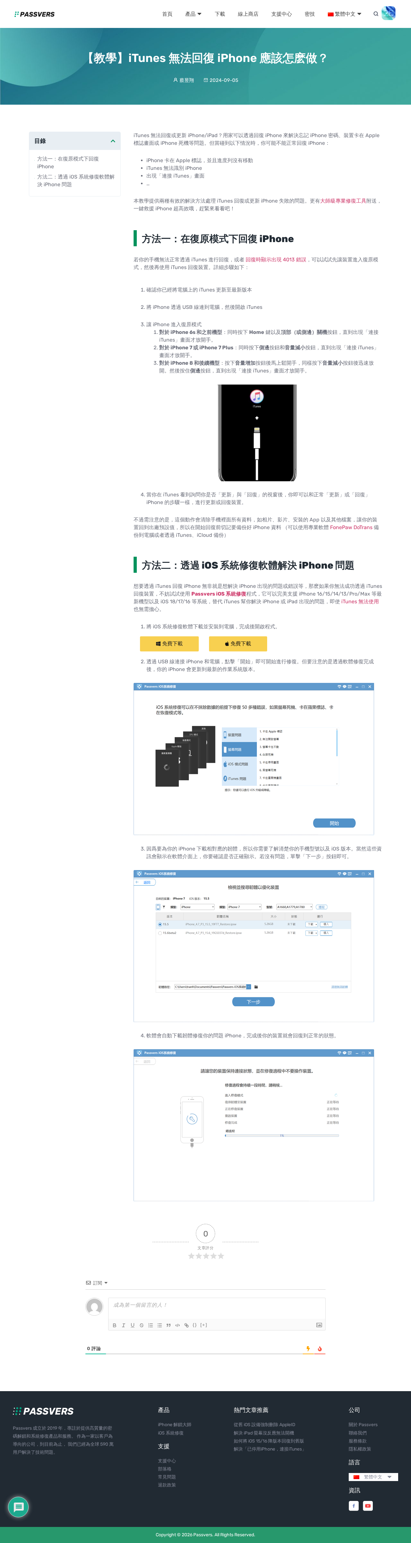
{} (195, 1324)
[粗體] (114, 1325)
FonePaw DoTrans (351, 527)
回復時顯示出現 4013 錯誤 (276, 260)
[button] (169, 643)
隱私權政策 (360, 1449)
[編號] (150, 1325)
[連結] (186, 1325)
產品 (191, 14)
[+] (203, 1324)
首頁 (167, 14)
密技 (310, 14)
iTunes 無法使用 (360, 601)
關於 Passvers (363, 1424)
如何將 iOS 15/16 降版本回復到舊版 (269, 1441)
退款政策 (167, 1485)
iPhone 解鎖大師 (174, 1424)
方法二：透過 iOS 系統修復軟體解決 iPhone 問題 (76, 180)
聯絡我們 (358, 1433)
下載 (220, 14)
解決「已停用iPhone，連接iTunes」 (270, 1449)
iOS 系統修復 (171, 1433)
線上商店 (248, 14)
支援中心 (281, 14)
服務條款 (358, 1441)
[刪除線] (141, 1325)
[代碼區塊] (177, 1325)
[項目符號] (159, 1325)
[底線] (132, 1325)
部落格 (164, 1469)
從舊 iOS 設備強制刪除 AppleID (264, 1424)
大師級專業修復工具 (343, 201)
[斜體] (123, 1325)
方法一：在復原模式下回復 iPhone (68, 163)
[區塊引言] (168, 1325)
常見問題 (167, 1477)
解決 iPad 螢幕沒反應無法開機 (264, 1433)
